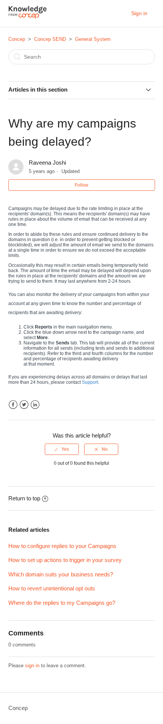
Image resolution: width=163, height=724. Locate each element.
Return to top (24, 498)
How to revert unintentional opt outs (51, 588)
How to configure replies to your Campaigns (62, 546)
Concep (16, 39)
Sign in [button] (139, 13)
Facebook (13, 404)
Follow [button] (81, 185)
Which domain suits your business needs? (60, 574)
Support (90, 382)
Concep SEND (50, 39)
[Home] (27, 17)
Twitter (24, 404)
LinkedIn (35, 404)
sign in (32, 665)
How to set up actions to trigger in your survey (65, 560)
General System (93, 39)
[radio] (62, 449)
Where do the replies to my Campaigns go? (61, 602)
